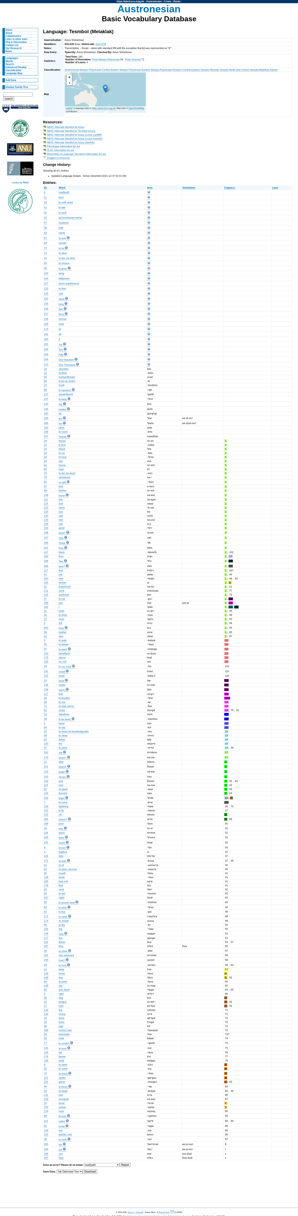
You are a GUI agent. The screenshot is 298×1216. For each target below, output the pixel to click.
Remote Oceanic (219, 69)
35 (45, 1068)
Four (61, 628)
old (60, 752)
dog (61, 997)
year (61, 823)
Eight (61, 798)
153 (46, 929)
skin (61, 636)
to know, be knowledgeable (74, 731)
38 (45, 950)
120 (46, 507)
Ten (61, 349)
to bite (62, 207)
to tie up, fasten (67, 381)
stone (62, 507)
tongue (62, 1002)
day (61, 977)
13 (45, 680)
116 (46, 942)
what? (62, 533)
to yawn (63, 747)
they (61, 946)
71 (45, 706)
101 (46, 810)
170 (46, 757)
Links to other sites (16, 39)
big (60, 929)
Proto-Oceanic (133, 59)
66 (45, 381)
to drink (63, 615)
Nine (61, 837)
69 (45, 965)
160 (46, 1134)
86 (45, 268)
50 (45, 644)
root (61, 785)
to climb (63, 916)
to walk (62, 640)
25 (45, 889)
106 (46, 685)
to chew (63, 951)
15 (45, 1018)
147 (46, 552)
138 (46, 689)
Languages (11, 58)
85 (45, 263)
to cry (62, 453)
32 (45, 1002)
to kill (61, 385)
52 (45, 789)
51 (45, 865)
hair (61, 828)
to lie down (65, 719)
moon (62, 973)
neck (61, 889)
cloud (62, 671)
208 (46, 354)
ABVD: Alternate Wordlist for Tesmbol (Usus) (71, 131)
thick (61, 314)
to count (63, 431)
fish (61, 499)
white (62, 877)
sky (60, 985)
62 (45, 586)
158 (46, 319)
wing (61, 273)
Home (8, 30)
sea (61, 511)
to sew (62, 238)
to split (62, 482)
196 (46, 431)
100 (46, 273)
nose (61, 619)
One (61, 538)
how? (62, 960)
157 (46, 314)
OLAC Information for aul (60, 150)
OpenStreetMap (136, 108)
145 (46, 409)
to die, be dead (67, 473)
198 (46, 561)
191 (46, 334)
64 (45, 727)
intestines (64, 714)
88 (45, 389)
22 (45, 445)
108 (46, 495)
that (61, 885)
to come (63, 802)
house (62, 465)
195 (46, 661)
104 (46, 278)
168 (46, 977)
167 (46, 897)
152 (46, 675)
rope (61, 469)
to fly (61, 810)
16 (45, 714)
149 (46, 1130)
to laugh (63, 1091)
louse (62, 495)
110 (46, 1077)
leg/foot (63, 852)
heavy (62, 1014)
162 (46, 752)
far (60, 413)
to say (62, 727)
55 (45, 377)
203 (46, 776)
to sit (61, 865)
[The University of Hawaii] (20, 129)
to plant (63, 981)
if (59, 339)
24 (45, 1103)
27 (45, 619)
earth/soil (64, 594)
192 (46, 781)
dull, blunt (64, 989)
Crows (167, 1)
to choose (64, 263)
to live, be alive (67, 258)
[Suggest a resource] (58, 158)
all (60, 334)
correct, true (65, 1030)
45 (45, 461)
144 (46, 1048)
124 (46, 511)
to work (63, 907)
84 (45, 981)
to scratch (64, 1043)
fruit (61, 570)
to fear (62, 445)
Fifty (61, 354)
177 (46, 938)
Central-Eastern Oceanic (196, 69)
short (61, 299)
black (62, 552)
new (61, 578)
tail (60, 1052)
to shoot (63, 1073)
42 (45, 212)
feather (62, 490)
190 (46, 427)
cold (61, 934)
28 (45, 698)
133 (46, 519)
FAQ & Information (16, 42)
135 (46, 806)
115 (46, 785)
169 (46, 823)
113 (46, 766)
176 (46, 1056)
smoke (62, 409)
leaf (61, 503)
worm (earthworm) (69, 283)
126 (46, 856)
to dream (64, 644)
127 (46, 394)
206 (46, 349)
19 (45, 369)
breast (62, 440)
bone (61, 1018)
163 (46, 578)
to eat (62, 598)
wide (61, 324)
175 (46, 657)
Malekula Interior (268, 69)
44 (45, 457)
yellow (62, 1107)
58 (45, 227)
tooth (61, 611)
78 (45, 666)
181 (46, 819)
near (61, 1111)
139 (46, 933)
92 (45, 869)
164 (46, 528)
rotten (62, 1121)
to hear (62, 457)
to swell (63, 649)
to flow (62, 288)
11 (45, 197)
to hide (62, 861)
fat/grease (64, 278)
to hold (62, 1116)
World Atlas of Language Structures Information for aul (76, 154)
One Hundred (66, 359)
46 (45, 702)
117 (46, 570)
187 (46, 946)
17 (45, 1006)
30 (45, 873)
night (61, 897)
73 (45, 253)
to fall (62, 1126)
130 (46, 515)
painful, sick (65, 1134)
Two (61, 561)
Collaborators (13, 36)
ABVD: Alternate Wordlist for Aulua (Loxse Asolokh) (75, 138)
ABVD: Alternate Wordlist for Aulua (65, 127)
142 (46, 1014)
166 (46, 1030)
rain (61, 519)
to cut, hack (65, 666)
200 (46, 627)
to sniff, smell (66, 202)
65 (45, 469)
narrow (62, 319)
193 (46, 339)
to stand (63, 789)
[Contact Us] (172, 1212)
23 (45, 449)
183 (46, 556)
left (60, 623)
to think (63, 373)
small (62, 675)
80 (45, 482)
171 (46, 860)
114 (46, 503)
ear (60, 574)
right (61, 993)
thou (61, 556)
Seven (62, 777)
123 (46, 288)
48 (45, 735)
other (61, 427)
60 (45, 739)
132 (46, 1010)
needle (62, 243)
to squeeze (65, 390)
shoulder (64, 369)
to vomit (63, 1068)
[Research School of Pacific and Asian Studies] (20, 150)
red (60, 1130)
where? (63, 819)
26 (45, 828)
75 (45, 473)
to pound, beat (67, 902)
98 (45, 1026)
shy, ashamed (66, 955)
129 (46, 973)
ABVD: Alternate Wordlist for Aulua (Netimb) (70, 142)
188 (46, 532)
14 (45, 969)
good (61, 528)
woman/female (67, 377)
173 (46, 329)
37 (45, 598)
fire (60, 743)
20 (45, 731)
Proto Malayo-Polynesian (106, 59)
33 (45, 1091)
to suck (62, 212)
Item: (150, 187)
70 (45, 1073)
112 (46, 1121)
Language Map (13, 73)
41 (45, 207)
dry (60, 404)
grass (62, 832)
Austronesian (154, 1)
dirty (61, 762)
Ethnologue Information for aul (63, 146)
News (8, 51)
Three (62, 543)
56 (45, 1038)
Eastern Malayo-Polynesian (157, 69)
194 (46, 960)
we (60, 418)
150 (46, 1107)
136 (46, 1060)
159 (46, 324)
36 (45, 893)
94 (45, 1086)
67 (45, 238)
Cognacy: (229, 187)
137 (46, 399)
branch (62, 767)
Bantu (176, 1)
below (62, 1056)
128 (46, 985)
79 (45, 477)
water (62, 772)
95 (45, 1126)
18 (45, 440)
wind (61, 1060)
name (62, 232)
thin (61, 309)
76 (45, 258)
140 (46, 404)
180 (46, 413)
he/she (62, 582)
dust (61, 197)
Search (9, 64)
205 (46, 837)
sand (61, 590)
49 (45, 719)
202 (46, 344)
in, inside (64, 920)
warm (62, 690)
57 (45, 222)
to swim (63, 1064)
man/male (64, 1034)
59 (45, 632)
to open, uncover (68, 869)
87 (45, 649)
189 (46, 566)
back (61, 680)
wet (61, 1095)
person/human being (70, 217)
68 (45, 243)
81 (45, 710)
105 (46, 1052)
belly (61, 969)
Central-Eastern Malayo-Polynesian (121, 69)
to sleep (63, 735)
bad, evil (63, 881)
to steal (63, 253)
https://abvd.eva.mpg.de (130, 1)
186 (46, 603)
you (61, 603)
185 (46, 418)
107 (46, 283)
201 (46, 547)
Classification (13, 70)
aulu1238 (100, 44)
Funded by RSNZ (20, 182)
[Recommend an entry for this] (148, 192)
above (62, 657)
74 (45, 385)
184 (46, 582)
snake (62, 685)
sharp (62, 710)
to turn (62, 848)
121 (46, 590)
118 (46, 832)
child (61, 1038)
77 (45, 1043)
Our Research (13, 48)
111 (46, 499)
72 (45, 248)
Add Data (10, 80)
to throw (63, 1087)
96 (45, 997)
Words (9, 61)
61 (45, 465)
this (61, 938)
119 (46, 594)
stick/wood (64, 477)
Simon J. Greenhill (135, 1212)
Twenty (62, 436)
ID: (45, 187)
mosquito (64, 1099)
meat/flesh (64, 653)
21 (45, 373)
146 (46, 524)
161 (46, 955)
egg (61, 1026)
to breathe (64, 698)
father (62, 739)
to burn (62, 1048)
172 (46, 916)
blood (62, 449)
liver (61, 1006)
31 (45, 611)
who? (62, 566)
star (61, 515)
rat (60, 814)
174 (46, 920)
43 (45, 574)
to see (62, 702)
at (60, 329)
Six (60, 344)
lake (61, 856)
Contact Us (11, 45)
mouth (62, 873)
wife (61, 227)
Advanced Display (16, 67)
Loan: (275, 187)
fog (60, 1010)
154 (46, 298)
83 (45, 907)
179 (46, 1111)
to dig (62, 925)
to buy (62, 911)
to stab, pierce (66, 706)
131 (46, 671)
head (61, 1103)
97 (45, 486)
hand (61, 723)
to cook (63, 1139)
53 (45, 217)
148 (46, 877)
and (61, 781)
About (8, 33)
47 (45, 747)
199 (46, 542)
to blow (63, 399)
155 (46, 303)
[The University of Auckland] (20, 110)
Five (61, 548)
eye (61, 461)
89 (45, 1116)
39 (45, 1139)
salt (61, 293)
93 (45, 902)
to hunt (62, 965)
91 (45, 911)
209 (46, 359)
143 (46, 743)
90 (45, 925)
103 (46, 653)
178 (46, 885)
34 (45, 453)
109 (46, 1099)
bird (61, 486)
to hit (61, 248)
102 (46, 814)
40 (45, 615)
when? (62, 757)
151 (46, 1082)
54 (45, 1034)
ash (61, 524)
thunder (63, 793)
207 (46, 436)
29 (45, 202)
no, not (62, 661)
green (62, 1082)
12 (45, 636)
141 (46, 1095)
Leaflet (69, 108)
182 (46, 607)
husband (64, 222)
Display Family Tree (16, 87)
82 (45, 989)
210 (46, 364)
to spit (62, 893)
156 (46, 308)
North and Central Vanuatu (244, 69)
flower (62, 942)
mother (62, 632)
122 (46, 771)
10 (45, 762)
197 (46, 537)
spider (62, 1077)
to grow (63, 268)
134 (46, 793)
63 (45, 232)
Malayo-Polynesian (90, 69)
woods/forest (66, 394)
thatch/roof (64, 586)
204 (46, 798)
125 (46, 293)
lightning (63, 806)
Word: (62, 187)
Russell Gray (164, 1212)
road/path (64, 192)
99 (45, 490)
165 (46, 881)
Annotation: (189, 187)
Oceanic (177, 69)
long (61, 304)
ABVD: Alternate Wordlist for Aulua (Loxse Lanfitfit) (74, 134)
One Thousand (67, 365)
